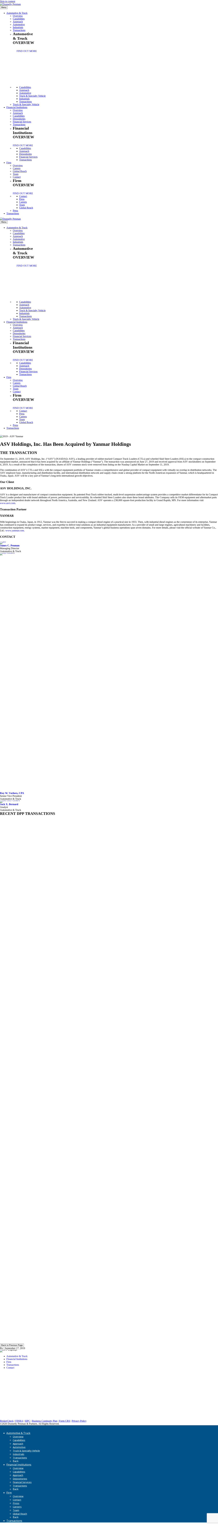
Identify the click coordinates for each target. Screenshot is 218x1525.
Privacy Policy (79, 1421)
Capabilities (19, 18)
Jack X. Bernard (9, 804)
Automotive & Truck (16, 13)
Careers (16, 168)
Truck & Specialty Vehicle (32, 95)
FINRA (19, 1421)
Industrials (18, 27)
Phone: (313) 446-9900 (11, 1394)
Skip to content (7, 1)
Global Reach (20, 171)
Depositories (19, 118)
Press (21, 199)
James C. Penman (9, 545)
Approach (18, 21)
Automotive (19, 24)
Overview (18, 15)
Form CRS (64, 1421)
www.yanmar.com (14, 530)
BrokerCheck (7, 1421)
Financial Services (22, 121)
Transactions (19, 30)
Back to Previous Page (12, 1345)
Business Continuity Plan (44, 1421)
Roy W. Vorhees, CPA (12, 793)
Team (15, 174)
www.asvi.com (7, 503)
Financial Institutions (16, 107)
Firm (8, 162)
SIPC (27, 1421)
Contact (17, 177)
